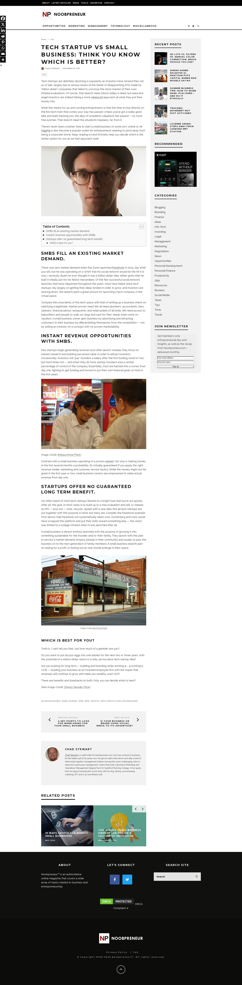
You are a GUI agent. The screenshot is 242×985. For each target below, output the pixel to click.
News (158, 256)
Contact (109, 3)
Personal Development (168, 265)
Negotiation (162, 251)
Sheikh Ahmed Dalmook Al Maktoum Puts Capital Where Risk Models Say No (183, 75)
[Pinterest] (3, 42)
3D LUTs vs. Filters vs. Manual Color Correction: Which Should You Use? (183, 58)
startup (95, 701)
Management (98, 26)
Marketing (76, 26)
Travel (158, 314)
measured (97, 97)
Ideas (76, 3)
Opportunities (54, 26)
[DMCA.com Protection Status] (116, 904)
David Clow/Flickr (99, 628)
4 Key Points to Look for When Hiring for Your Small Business (71, 723)
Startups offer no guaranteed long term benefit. (74, 239)
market (109, 461)
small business (70, 701)
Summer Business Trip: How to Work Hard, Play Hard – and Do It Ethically (183, 93)
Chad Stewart (52, 68)
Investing (160, 231)
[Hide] (1, 65)
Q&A (157, 280)
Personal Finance (165, 270)
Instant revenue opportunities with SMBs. (71, 234)
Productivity (162, 275)
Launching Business (51, 701)
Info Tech (160, 226)
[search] (196, 876)
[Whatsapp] (3, 48)
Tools (84, 3)
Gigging (45, 130)
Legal (158, 236)
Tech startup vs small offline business (120, 701)
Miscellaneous (145, 26)
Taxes (158, 300)
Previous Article (68, 718)
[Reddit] (3, 36)
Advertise (96, 3)
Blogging (160, 207)
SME (87, 701)
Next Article (122, 718)
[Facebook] (3, 18)
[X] (3, 24)
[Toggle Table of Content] (140, 226)
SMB (81, 701)
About (46, 3)
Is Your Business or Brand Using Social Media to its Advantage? (114, 723)
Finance (159, 217)
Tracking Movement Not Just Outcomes (180, 110)
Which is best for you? (61, 243)
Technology (120, 26)
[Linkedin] (3, 30)
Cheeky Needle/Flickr (77, 687)
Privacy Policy (116, 952)
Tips (44, 74)
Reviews (160, 290)
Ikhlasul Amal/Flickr (69, 454)
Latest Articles (61, 3)
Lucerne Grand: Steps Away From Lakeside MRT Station (182, 128)
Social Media (162, 295)
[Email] (3, 54)
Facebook (118, 267)
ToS (135, 952)
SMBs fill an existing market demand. (68, 231)
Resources (161, 285)
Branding (160, 212)
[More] (3, 60)
